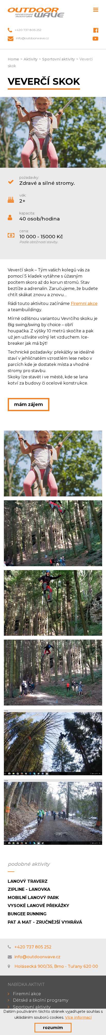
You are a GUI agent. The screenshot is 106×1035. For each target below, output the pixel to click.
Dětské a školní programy (40, 1000)
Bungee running (27, 913)
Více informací (78, 1017)
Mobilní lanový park (33, 897)
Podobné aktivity (29, 864)
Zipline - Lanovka (29, 889)
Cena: (24, 231)
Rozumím (53, 1027)
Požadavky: (29, 177)
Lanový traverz (28, 881)
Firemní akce (84, 303)
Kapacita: (27, 213)
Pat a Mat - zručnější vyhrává (45, 922)
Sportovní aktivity (58, 59)
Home (13, 59)
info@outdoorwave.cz (32, 38)
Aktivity (31, 59)
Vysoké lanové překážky (38, 905)
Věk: (22, 195)
